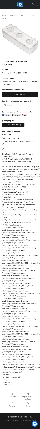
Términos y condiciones (12, 420)
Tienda (10, 16)
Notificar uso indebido (29, 420)
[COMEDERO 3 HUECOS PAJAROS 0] (20, 39)
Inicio (4, 16)
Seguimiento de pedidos (27, 398)
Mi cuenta (12, 397)
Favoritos (12, 406)
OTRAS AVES (20, 16)
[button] (20, 4)
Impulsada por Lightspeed (20, 424)
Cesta (28, 406)
